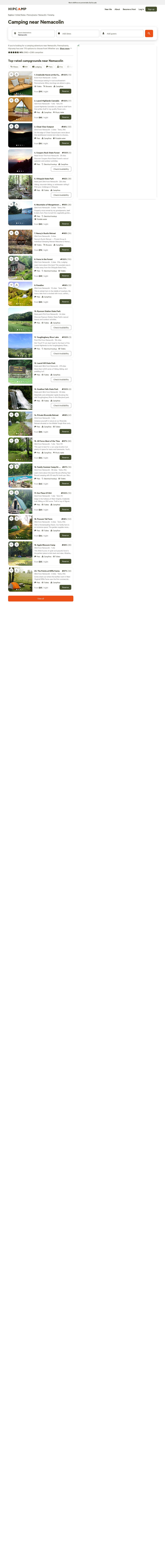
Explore (11, 15)
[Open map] (117, 122)
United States (20, 15)
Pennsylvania (32, 15)
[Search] (149, 33)
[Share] (16, 74)
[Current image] (17, 93)
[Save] (11, 74)
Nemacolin (42, 15)
